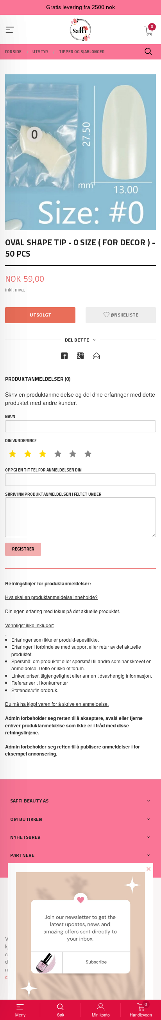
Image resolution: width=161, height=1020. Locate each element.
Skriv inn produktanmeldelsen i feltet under (53, 494)
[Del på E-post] (96, 357)
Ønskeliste (123, 314)
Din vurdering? (21, 441)
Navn (10, 417)
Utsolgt (40, 314)
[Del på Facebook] (64, 357)
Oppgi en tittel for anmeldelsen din (43, 470)
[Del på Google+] (80, 357)
